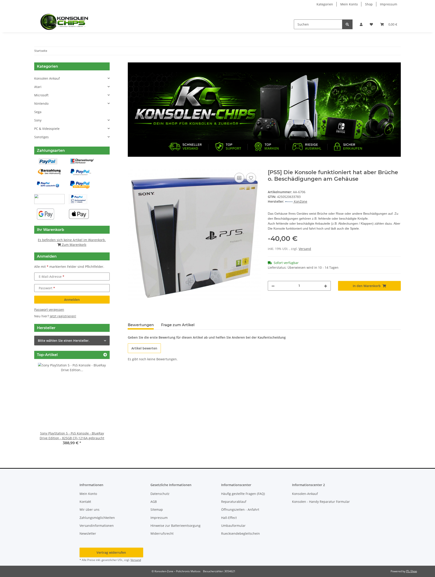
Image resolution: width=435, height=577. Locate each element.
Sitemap (156, 509)
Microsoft (41, 95)
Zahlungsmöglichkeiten (97, 517)
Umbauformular (233, 525)
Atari (37, 87)
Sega (37, 112)
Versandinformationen (97, 525)
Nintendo (41, 103)
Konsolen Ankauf (47, 78)
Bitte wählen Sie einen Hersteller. (63, 340)
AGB (153, 501)
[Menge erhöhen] (326, 285)
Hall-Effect (229, 517)
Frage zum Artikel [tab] (178, 325)
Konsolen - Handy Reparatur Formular (321, 501)
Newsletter (88, 533)
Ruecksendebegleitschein (240, 533)
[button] (361, 24)
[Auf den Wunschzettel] (251, 178)
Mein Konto (349, 4)
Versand (305, 249)
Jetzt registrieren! (63, 316)
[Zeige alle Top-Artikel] (105, 355)
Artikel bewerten (144, 348)
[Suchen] (347, 24)
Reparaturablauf (233, 501)
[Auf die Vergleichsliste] (239, 178)
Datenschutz (159, 494)
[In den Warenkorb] (131, 166)
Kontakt (85, 501)
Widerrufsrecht (162, 533)
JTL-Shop (411, 571)
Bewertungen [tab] (141, 325)
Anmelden (72, 299)
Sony (37, 120)
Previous (45, 407)
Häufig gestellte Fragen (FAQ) (243, 494)
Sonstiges (41, 137)
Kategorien (325, 4)
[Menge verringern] (273, 285)
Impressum (388, 4)
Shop (369, 4)
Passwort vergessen (49, 309)
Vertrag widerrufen (111, 552)
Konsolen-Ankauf (305, 494)
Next (98, 407)
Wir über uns (89, 509)
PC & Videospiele (47, 128)
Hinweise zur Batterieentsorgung (175, 525)
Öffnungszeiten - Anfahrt (240, 509)
